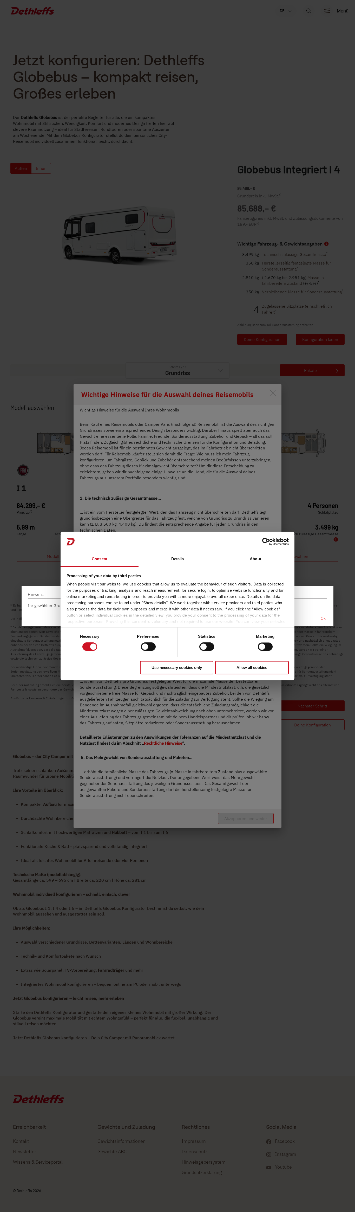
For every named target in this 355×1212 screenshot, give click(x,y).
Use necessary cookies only (177, 667)
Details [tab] (177, 559)
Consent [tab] (99, 559)
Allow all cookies (251, 667)
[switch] (148, 647)
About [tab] (255, 559)
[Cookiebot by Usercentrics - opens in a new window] (266, 542)
